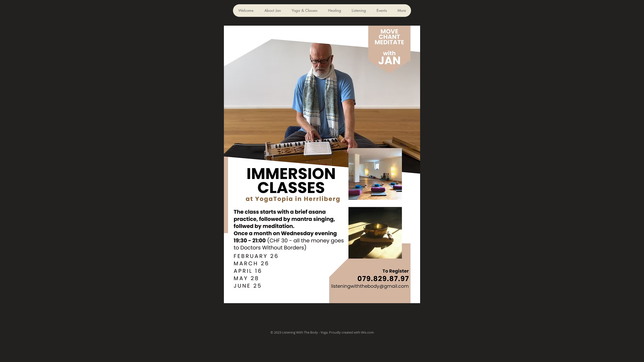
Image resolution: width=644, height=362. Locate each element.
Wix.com (367, 332)
